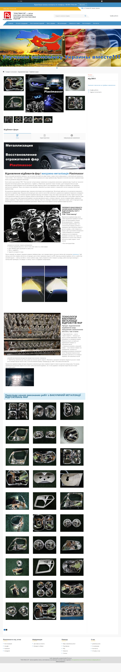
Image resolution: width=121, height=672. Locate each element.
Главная (10, 23)
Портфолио (66, 646)
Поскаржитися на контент (78, 660)
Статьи (65, 653)
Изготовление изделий (37, 23)
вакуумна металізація (55, 173)
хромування (76, 254)
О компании (95, 646)
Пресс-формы (51, 23)
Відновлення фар (23, 72)
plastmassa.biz (96, 644)
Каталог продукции (21, 23)
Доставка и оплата (39, 644)
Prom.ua (69, 658)
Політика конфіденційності (93, 660)
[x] (6, 630)
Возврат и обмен (38, 646)
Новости (65, 651)
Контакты (96, 23)
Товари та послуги (11, 72)
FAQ (64, 648)
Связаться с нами (74, 23)
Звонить (82, 5)
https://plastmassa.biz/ (69, 644)
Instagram (7, 651)
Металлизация (62, 23)
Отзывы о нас (96, 651)
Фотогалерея (86, 23)
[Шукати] (85, 16)
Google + (6, 646)
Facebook (7, 648)
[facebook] (4, 630)
